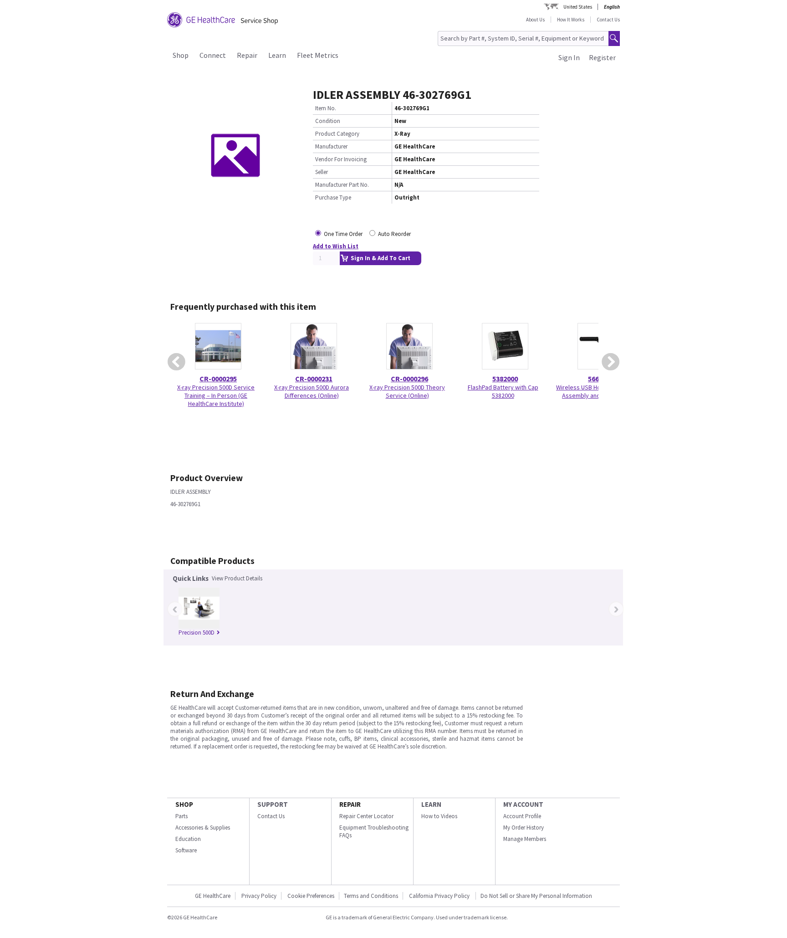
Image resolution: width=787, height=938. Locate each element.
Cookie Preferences (310, 896)
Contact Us (608, 19)
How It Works (570, 19)
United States (577, 7)
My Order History (523, 827)
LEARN (431, 804)
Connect (212, 55)
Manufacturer (331, 146)
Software (186, 850)
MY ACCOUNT (523, 804)
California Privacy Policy (440, 896)
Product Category (337, 134)
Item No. (325, 108)
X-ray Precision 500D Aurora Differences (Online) (311, 391)
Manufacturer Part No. (342, 185)
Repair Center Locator (366, 816)
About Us (535, 19)
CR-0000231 (313, 378)
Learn (277, 55)
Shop (181, 55)
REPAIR (350, 804)
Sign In (569, 57)
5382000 (505, 378)
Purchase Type (333, 197)
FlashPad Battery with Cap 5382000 (503, 391)
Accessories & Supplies (202, 827)
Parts (181, 816)
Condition (327, 121)
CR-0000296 (409, 378)
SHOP (184, 804)
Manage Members (524, 839)
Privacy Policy (258, 896)
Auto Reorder (394, 234)
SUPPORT (272, 804)
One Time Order (343, 234)
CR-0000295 (218, 378)
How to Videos (439, 816)
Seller (321, 172)
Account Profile (522, 816)
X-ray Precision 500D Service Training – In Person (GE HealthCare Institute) (216, 395)
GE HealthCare (212, 896)
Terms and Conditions (371, 896)
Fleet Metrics (317, 55)
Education (188, 839)
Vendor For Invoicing (341, 159)
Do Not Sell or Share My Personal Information (536, 896)
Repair (247, 55)
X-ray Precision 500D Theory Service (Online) (407, 391)
